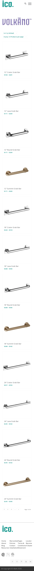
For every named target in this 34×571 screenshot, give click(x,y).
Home (3, 541)
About (3, 543)
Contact (12, 545)
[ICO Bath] (14, 4)
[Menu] (28, 4)
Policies (12, 543)
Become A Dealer (29, 544)
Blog (3, 545)
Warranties (14, 541)
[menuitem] (24, 4)
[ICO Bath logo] (7, 529)
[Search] (24, 4)
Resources (5, 548)
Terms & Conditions (22, 544)
